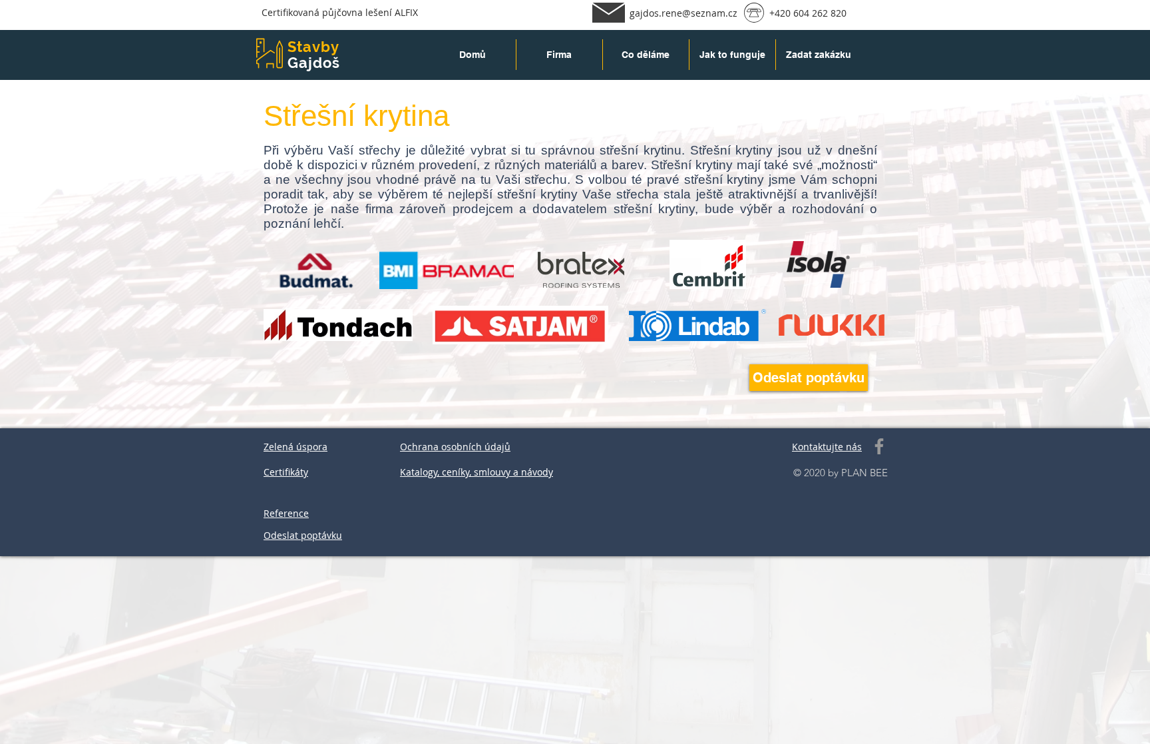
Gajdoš (314, 62)
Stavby (313, 46)
